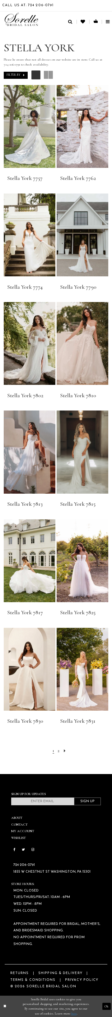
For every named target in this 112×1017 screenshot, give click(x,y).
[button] (16, 75)
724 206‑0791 (24, 865)
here (74, 1013)
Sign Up (87, 801)
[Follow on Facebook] (14, 850)
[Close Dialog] (4, 1006)
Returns (19, 973)
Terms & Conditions (32, 980)
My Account (22, 831)
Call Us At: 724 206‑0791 (28, 5)
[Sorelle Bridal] (21, 19)
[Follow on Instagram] (32, 850)
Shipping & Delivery (60, 973)
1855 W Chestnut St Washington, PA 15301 (52, 872)
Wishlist (18, 838)
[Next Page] (64, 751)
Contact (19, 825)
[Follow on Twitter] (23, 850)
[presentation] (30, 126)
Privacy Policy (81, 980)
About (16, 818)
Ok (107, 1006)
